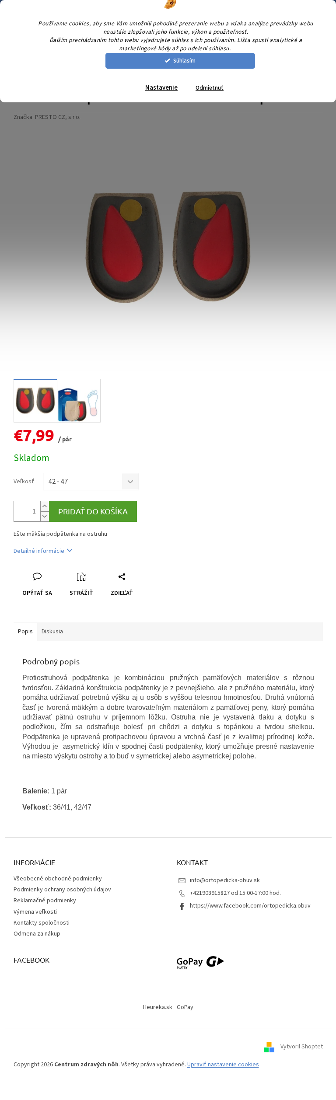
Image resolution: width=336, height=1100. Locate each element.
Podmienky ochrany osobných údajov (62, 889)
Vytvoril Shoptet (301, 1046)
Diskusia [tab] (52, 631)
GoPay (185, 1007)
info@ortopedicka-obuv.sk (225, 880)
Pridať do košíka (93, 511)
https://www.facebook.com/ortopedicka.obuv (250, 905)
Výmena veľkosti (35, 912)
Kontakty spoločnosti (42, 922)
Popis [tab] (25, 631)
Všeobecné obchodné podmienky (58, 878)
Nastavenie (161, 87)
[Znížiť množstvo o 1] (44, 516)
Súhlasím (184, 60)
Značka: (47, 117)
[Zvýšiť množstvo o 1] (44, 506)
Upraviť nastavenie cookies (223, 1064)
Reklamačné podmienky (45, 900)
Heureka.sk (157, 1007)
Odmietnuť (210, 88)
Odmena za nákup (37, 933)
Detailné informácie (39, 551)
